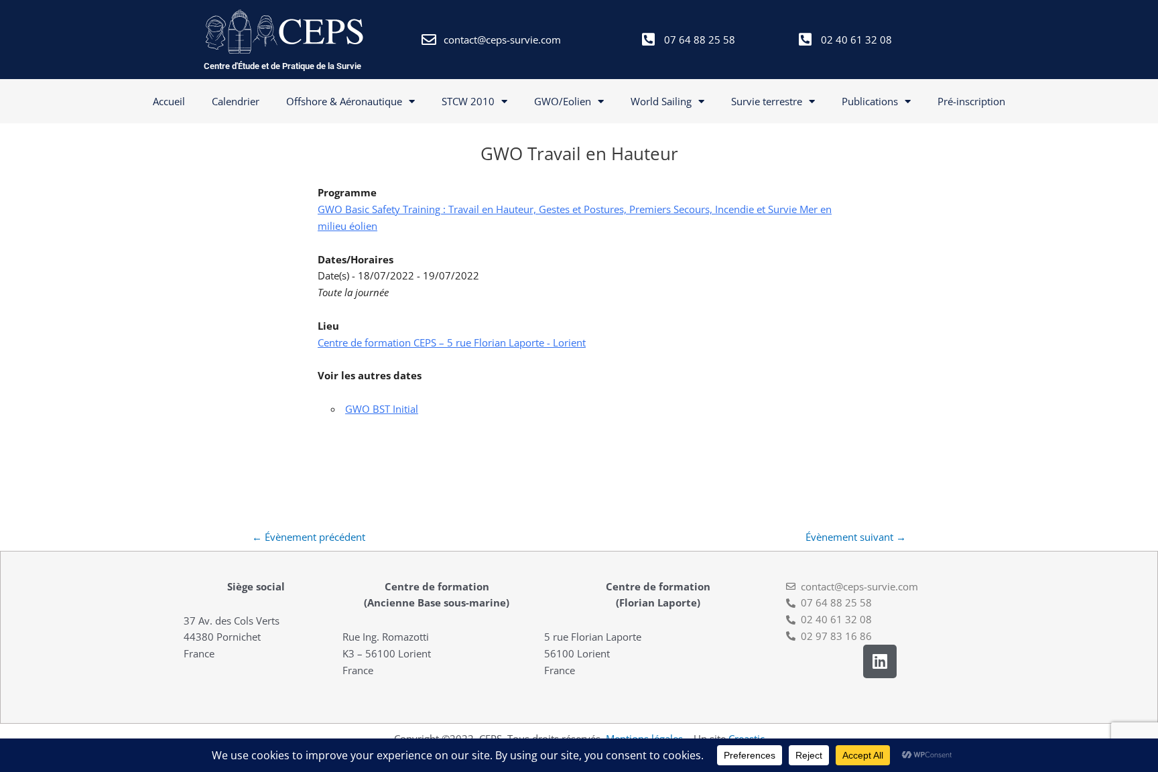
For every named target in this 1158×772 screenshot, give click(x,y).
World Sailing (661, 101)
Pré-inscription (971, 101)
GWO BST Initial (381, 408)
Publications (870, 101)
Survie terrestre (766, 101)
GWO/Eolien (562, 101)
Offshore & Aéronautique (344, 101)
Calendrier (235, 101)
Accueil (169, 101)
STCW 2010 (468, 101)
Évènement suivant (856, 536)
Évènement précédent (308, 536)
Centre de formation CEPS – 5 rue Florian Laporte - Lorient (452, 342)
